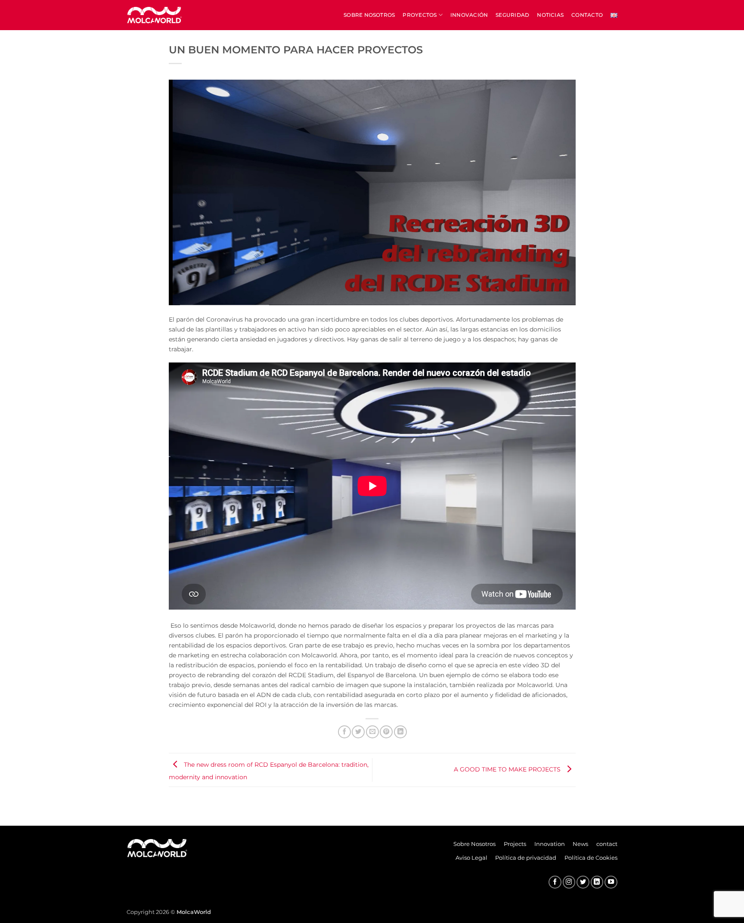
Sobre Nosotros (474, 843)
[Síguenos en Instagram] (569, 882)
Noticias (550, 15)
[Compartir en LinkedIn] (400, 731)
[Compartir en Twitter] (358, 731)
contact (606, 843)
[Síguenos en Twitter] (583, 882)
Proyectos (420, 15)
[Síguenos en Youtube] (610, 882)
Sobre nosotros (369, 15)
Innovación (469, 15)
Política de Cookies (590, 857)
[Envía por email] (372, 731)
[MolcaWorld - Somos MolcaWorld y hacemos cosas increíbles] (155, 15)
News (580, 843)
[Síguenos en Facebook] (555, 882)
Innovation (549, 843)
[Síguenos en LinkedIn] (597, 882)
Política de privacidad (525, 857)
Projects (515, 843)
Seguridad (512, 15)
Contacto (587, 15)
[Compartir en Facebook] (344, 731)
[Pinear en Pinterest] (386, 731)
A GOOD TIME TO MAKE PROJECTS (508, 769)
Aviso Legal (471, 857)
